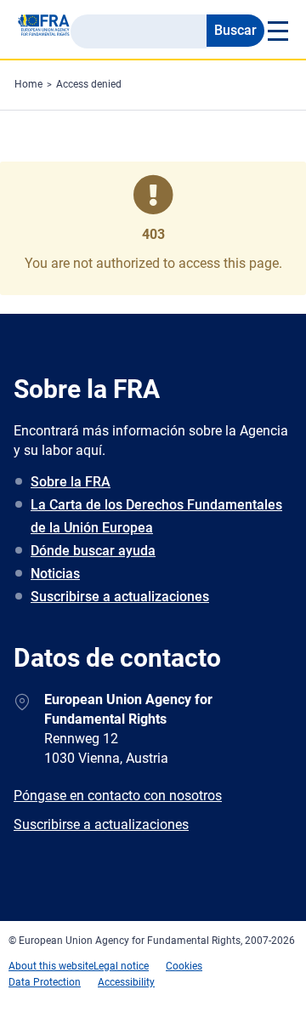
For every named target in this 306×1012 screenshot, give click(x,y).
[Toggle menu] (276, 30)
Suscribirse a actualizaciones (120, 596)
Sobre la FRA (70, 482)
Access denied (89, 84)
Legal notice (121, 966)
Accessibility (126, 982)
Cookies (184, 966)
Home (28, 84)
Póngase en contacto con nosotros (118, 795)
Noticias (55, 574)
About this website (51, 966)
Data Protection (44, 982)
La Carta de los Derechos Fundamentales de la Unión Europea (156, 516)
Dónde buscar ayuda (93, 551)
